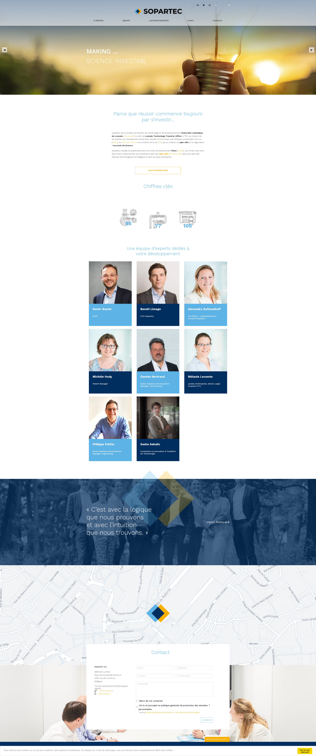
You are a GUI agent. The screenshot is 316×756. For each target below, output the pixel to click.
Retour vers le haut (217, 739)
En (229, 5)
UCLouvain (128, 136)
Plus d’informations (158, 170)
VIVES (191, 20)
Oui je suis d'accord (305, 751)
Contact (217, 20)
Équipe (126, 20)
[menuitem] (98, 21)
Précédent (4, 49)
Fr (216, 5)
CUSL (114, 142)
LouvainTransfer (159, 20)
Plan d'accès (104, 694)
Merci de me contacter (151, 701)
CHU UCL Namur (129, 142)
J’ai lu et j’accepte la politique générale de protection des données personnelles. (173, 707)
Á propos (98, 20)
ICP (160, 142)
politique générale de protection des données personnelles (172, 712)
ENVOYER (207, 720)
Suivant (311, 49)
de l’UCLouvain (171, 154)
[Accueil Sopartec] (158, 13)
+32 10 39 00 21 (106, 691)
